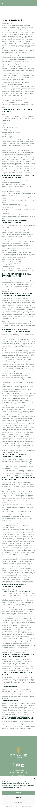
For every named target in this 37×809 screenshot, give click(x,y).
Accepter (18, 793)
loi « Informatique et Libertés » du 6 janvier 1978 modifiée (17, 45)
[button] (34, 778)
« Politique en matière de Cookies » (24, 106)
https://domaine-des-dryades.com (10, 32)
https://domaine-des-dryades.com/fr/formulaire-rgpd (15, 102)
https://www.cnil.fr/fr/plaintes (25, 716)
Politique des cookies (11, 806)
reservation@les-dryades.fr (28, 545)
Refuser (18, 797)
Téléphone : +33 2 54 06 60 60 (18, 776)
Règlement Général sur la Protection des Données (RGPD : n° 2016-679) (18, 94)
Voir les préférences (18, 802)
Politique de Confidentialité (24, 806)
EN (6, 3)
